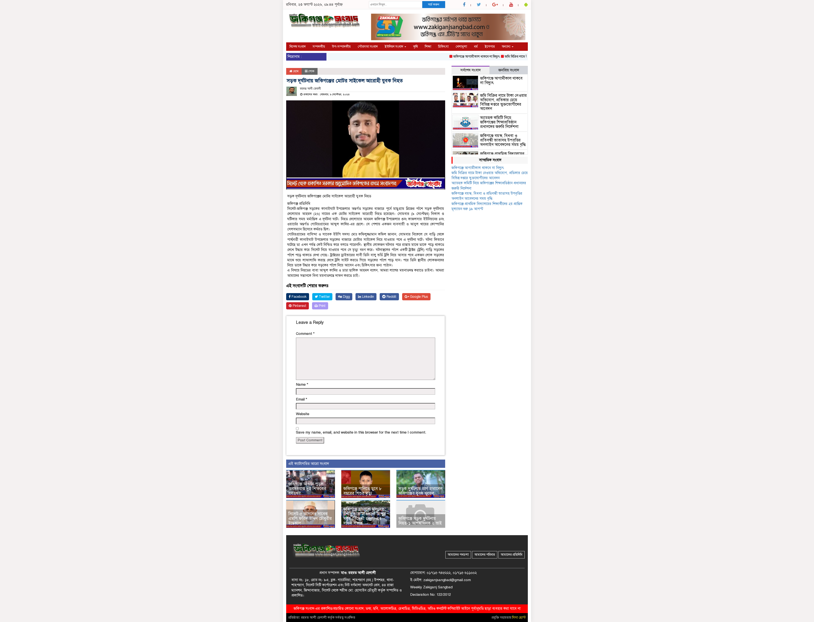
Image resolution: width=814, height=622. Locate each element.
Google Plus (418, 297)
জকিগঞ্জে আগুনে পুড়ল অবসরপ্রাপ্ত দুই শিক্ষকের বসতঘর (307, 488)
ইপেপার (490, 46)
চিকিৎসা (443, 46)
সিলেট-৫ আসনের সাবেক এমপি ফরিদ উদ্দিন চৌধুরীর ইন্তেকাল (310, 518)
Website (302, 414)
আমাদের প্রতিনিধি (511, 555)
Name (302, 384)
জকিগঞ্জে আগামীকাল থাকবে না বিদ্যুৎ (459, 56)
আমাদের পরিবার (484, 555)
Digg (346, 297)
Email (301, 399)
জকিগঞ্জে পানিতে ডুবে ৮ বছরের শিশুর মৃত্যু (362, 491)
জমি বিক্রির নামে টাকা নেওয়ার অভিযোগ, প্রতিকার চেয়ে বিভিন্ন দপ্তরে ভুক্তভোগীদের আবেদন (503, 102)
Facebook (299, 297)
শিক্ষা (428, 46)
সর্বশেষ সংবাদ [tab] (470, 70)
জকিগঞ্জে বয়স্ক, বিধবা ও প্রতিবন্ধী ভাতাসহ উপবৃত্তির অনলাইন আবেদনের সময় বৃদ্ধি (503, 140)
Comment (305, 333)
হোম (295, 71)
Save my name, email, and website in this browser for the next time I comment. (361, 432)
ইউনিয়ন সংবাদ (394, 46)
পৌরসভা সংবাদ (368, 46)
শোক (311, 71)
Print (322, 306)
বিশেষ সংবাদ (298, 46)
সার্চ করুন (433, 4)
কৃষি (415, 46)
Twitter (324, 297)
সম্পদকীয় (319, 46)
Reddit (391, 297)
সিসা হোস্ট (519, 617)
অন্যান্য (506, 46)
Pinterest (299, 306)
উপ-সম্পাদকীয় (341, 46)
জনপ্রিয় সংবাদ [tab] (508, 70)
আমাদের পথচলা (458, 555)
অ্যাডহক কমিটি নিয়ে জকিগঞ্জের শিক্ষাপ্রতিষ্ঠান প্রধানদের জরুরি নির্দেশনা (499, 122)
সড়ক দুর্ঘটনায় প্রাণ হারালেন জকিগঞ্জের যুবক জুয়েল (421, 491)
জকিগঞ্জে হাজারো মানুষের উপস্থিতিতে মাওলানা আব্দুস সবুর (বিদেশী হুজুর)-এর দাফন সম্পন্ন (364, 516)
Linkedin (367, 297)
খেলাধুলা (461, 46)
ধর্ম (476, 46)
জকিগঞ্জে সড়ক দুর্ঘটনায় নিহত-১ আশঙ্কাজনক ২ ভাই (420, 521)
